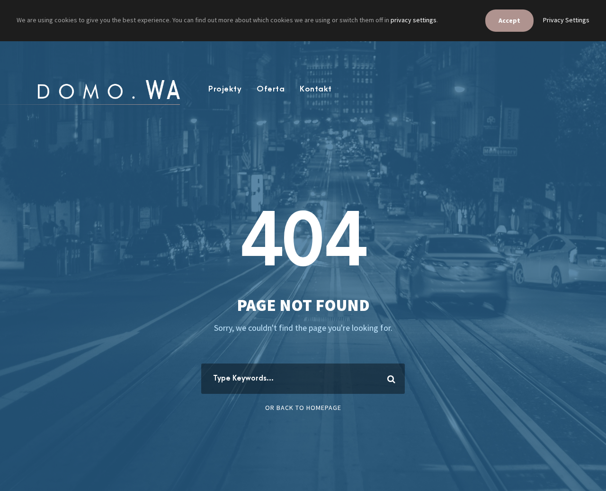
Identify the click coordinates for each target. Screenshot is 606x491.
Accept (509, 20)
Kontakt (316, 89)
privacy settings (414, 20)
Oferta (271, 89)
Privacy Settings (566, 20)
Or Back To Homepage (303, 407)
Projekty (224, 89)
